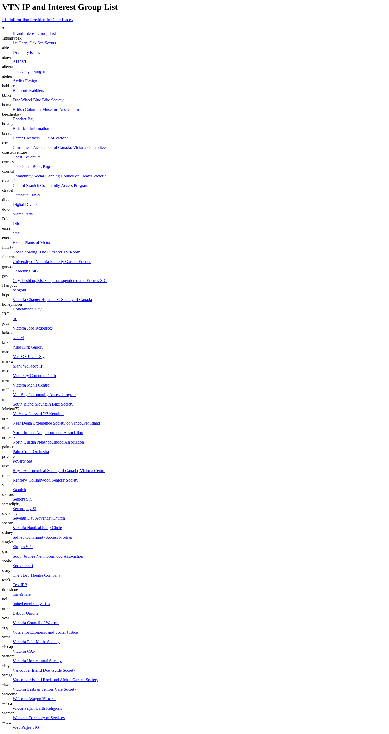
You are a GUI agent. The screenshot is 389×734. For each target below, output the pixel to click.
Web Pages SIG (26, 727)
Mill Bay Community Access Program (44, 394)
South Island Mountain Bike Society (43, 404)
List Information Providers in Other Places (37, 19)
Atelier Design (25, 81)
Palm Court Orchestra (31, 451)
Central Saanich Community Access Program (50, 185)
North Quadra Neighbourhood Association (48, 442)
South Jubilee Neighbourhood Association (48, 556)
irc (15, 318)
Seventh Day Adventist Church (39, 518)
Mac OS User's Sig (29, 356)
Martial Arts (23, 214)
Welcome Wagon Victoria (34, 699)
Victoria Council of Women (36, 622)
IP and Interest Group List (34, 33)
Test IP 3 (20, 584)
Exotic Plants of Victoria (33, 242)
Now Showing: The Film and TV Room (46, 252)
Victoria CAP (24, 651)
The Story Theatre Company (37, 575)
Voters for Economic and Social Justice (45, 632)
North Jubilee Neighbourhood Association (48, 432)
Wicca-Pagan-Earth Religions (37, 708)
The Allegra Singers (29, 71)
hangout (19, 290)
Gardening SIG (25, 271)
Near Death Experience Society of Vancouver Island (56, 423)
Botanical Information (31, 128)
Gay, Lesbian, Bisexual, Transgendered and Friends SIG (60, 280)
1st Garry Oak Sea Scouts (34, 43)
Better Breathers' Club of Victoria (41, 138)
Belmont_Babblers (28, 90)
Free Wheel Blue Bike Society (38, 100)
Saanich (19, 489)
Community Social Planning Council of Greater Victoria (59, 176)
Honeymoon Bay (27, 309)
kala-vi (18, 337)
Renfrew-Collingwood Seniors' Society (45, 480)
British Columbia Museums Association (46, 109)
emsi (16, 233)
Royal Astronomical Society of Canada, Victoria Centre (59, 470)
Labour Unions (25, 613)
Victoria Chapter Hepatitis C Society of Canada (52, 299)
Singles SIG (23, 546)
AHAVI (19, 62)
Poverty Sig (22, 461)
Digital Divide (25, 204)
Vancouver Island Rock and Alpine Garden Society (55, 679)
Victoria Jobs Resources (33, 328)
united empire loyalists (31, 603)
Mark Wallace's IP (28, 366)
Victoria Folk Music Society (36, 641)
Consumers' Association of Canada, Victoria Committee (59, 147)
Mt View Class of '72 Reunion (38, 413)
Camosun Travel (26, 195)
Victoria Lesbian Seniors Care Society (44, 689)
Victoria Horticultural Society (37, 660)
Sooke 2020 (23, 565)
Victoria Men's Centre (31, 385)
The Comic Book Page (32, 166)
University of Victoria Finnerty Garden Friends (52, 261)
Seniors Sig (22, 499)
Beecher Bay (23, 119)
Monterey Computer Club (34, 375)
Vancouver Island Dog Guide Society (44, 670)
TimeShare (22, 594)
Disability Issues (26, 52)
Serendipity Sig (25, 508)
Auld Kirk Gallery (28, 347)
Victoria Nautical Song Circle (37, 527)
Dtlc (16, 223)
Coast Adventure (27, 157)
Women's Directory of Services (39, 718)
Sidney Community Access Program (43, 537)
